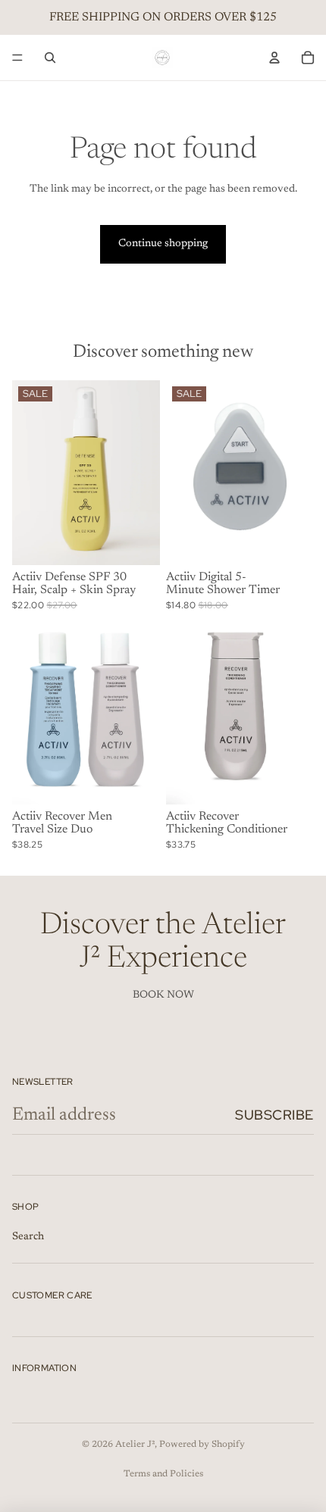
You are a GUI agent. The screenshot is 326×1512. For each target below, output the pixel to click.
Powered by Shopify (202, 1444)
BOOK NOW (163, 995)
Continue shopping (163, 244)
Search (28, 1237)
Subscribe (274, 1114)
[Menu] (17, 57)
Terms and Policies (163, 1474)
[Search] (50, 57)
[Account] (274, 57)
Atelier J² (135, 1444)
